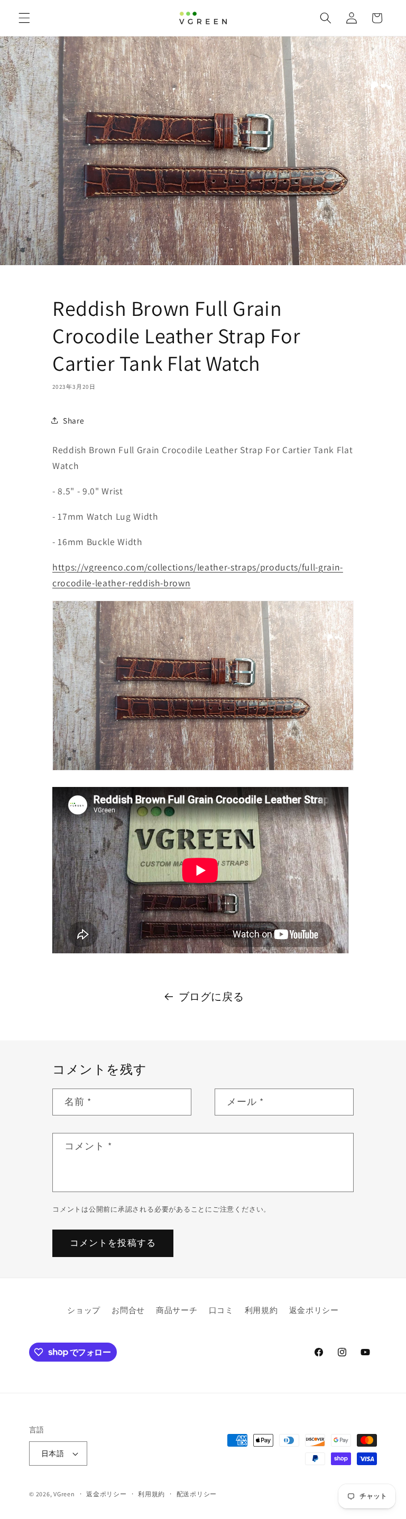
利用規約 (261, 1310)
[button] (24, 18)
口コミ (221, 1310)
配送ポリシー (197, 1494)
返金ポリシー (314, 1310)
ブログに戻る (211, 997)
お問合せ (128, 1310)
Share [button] (73, 420)
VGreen (64, 1494)
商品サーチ (176, 1310)
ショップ (83, 1310)
